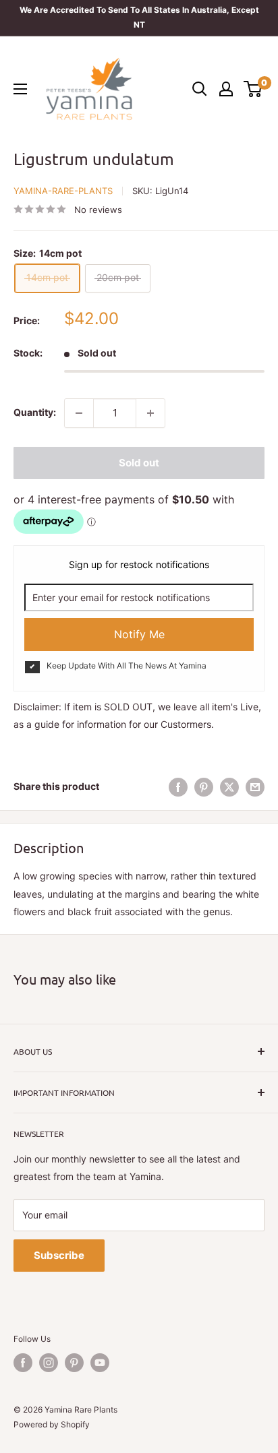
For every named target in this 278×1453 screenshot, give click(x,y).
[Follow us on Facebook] (22, 1362)
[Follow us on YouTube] (99, 1362)
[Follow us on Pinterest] (74, 1362)
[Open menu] (20, 89)
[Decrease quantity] (79, 413)
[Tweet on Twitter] (229, 786)
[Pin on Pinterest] (203, 786)
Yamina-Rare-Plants (63, 190)
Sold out (139, 462)
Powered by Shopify (51, 1424)
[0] (253, 89)
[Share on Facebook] (178, 786)
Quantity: (34, 412)
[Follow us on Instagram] (48, 1362)
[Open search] (199, 89)
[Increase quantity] (150, 413)
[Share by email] (255, 786)
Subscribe (59, 1255)
